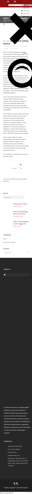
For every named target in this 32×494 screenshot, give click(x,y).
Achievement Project (20, 204)
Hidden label (26, 8)
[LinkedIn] (17, 484)
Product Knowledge (9, 242)
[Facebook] (15, 484)
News (5, 239)
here (11, 156)
